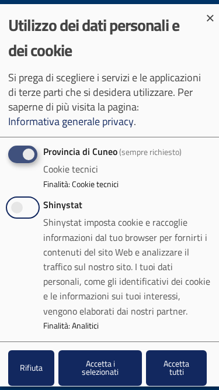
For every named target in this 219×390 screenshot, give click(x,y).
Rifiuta (31, 367)
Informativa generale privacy (71, 121)
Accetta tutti (176, 367)
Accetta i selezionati (100, 367)
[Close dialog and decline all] (210, 11)
